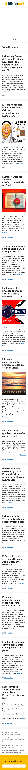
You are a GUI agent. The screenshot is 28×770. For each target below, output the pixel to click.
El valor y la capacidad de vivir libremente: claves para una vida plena (13, 646)
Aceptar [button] (14, 766)
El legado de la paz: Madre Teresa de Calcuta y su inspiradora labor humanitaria (12, 110)
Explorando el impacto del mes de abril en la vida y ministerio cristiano (12, 292)
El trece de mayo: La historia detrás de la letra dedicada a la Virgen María (14, 751)
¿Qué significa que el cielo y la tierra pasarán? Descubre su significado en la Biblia (13, 740)
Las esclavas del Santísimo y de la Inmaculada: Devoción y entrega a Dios (13, 692)
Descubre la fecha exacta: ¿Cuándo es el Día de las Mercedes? (13, 746)
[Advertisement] (14, 22)
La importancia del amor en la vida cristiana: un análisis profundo (13, 180)
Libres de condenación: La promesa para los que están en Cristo (13, 363)
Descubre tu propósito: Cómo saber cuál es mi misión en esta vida (12, 601)
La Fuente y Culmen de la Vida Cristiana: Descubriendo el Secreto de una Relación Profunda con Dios (12, 63)
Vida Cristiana (8, 96)
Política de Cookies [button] (17, 761)
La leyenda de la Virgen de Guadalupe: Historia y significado (13, 519)
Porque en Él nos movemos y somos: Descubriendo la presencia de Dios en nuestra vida (13, 474)
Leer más (7, 91)
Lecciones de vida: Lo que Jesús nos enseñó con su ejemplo (13, 433)
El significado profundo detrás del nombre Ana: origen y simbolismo (12, 733)
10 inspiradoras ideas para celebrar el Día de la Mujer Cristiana (14, 249)
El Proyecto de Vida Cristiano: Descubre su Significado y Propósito (12, 560)
